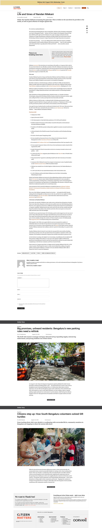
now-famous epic (59, 107)
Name (18, 289)
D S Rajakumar (22, 334)
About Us (41, 518)
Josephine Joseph (23, 17)
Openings (41, 521)
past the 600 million (43, 195)
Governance (50, 17)
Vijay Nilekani (32, 86)
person (34, 70)
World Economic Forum (40, 163)
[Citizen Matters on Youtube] (25, 524)
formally (69, 70)
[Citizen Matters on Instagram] (17, 524)
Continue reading (51, 399)
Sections (70, 8)
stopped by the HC (35, 219)
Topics (64, 8)
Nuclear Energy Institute (54, 86)
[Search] (87, 8)
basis (57, 225)
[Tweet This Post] (87, 28)
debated (39, 197)
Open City (53, 521)
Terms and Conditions (67, 519)
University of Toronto (46, 139)
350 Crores (34, 179)
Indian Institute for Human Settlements (56, 188)
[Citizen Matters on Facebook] (20, 524)
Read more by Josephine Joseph (34, 265)
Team (41, 519)
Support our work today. (30, 505)
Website (19, 299)
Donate (83, 8)
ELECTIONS (33, 253)
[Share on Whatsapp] (87, 30)
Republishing (65, 520)
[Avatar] (21, 264)
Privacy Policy (65, 518)
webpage (50, 70)
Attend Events (53, 519)
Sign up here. (50, 512)
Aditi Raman (22, 420)
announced (36, 65)
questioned (32, 197)
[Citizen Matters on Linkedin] (23, 524)
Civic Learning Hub (54, 520)
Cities (59, 8)
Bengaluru (19, 12)
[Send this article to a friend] (87, 26)
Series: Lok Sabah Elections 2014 (48, 253)
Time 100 (60, 153)
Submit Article (77, 8)
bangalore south (25, 253)
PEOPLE (38, 253)
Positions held (32, 112)
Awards (41, 520)
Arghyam (63, 186)
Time (41, 153)
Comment (19, 277)
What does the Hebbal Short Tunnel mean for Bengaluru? (51, 3)
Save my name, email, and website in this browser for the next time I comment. (32, 304)
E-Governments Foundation (39, 188)
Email (18, 294)
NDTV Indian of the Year (42, 142)
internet (58, 70)
